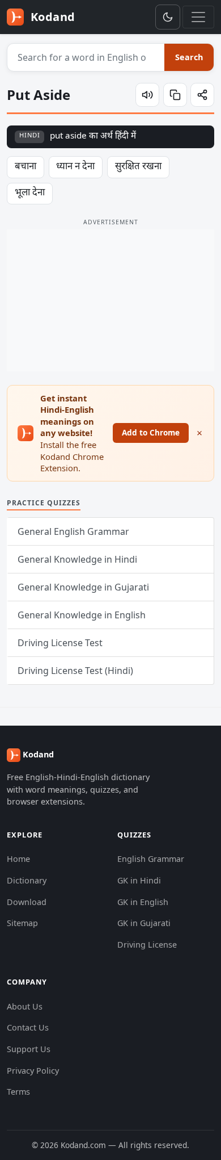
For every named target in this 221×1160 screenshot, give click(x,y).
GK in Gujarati (144, 923)
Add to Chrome (151, 432)
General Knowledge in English (82, 615)
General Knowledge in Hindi (77, 559)
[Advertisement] (110, 300)
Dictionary (26, 880)
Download (26, 902)
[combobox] (86, 57)
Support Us (28, 1049)
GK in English (142, 902)
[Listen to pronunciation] (147, 95)
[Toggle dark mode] (167, 17)
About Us (24, 1006)
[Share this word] (202, 95)
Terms (18, 1091)
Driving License (147, 944)
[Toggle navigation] (198, 17)
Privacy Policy (33, 1070)
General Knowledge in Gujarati (83, 587)
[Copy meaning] (175, 95)
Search (189, 57)
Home (18, 858)
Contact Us (28, 1027)
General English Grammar (73, 531)
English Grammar (150, 858)
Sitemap (22, 923)
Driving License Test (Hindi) (75, 670)
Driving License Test (60, 642)
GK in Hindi (139, 880)
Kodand (51, 16)
